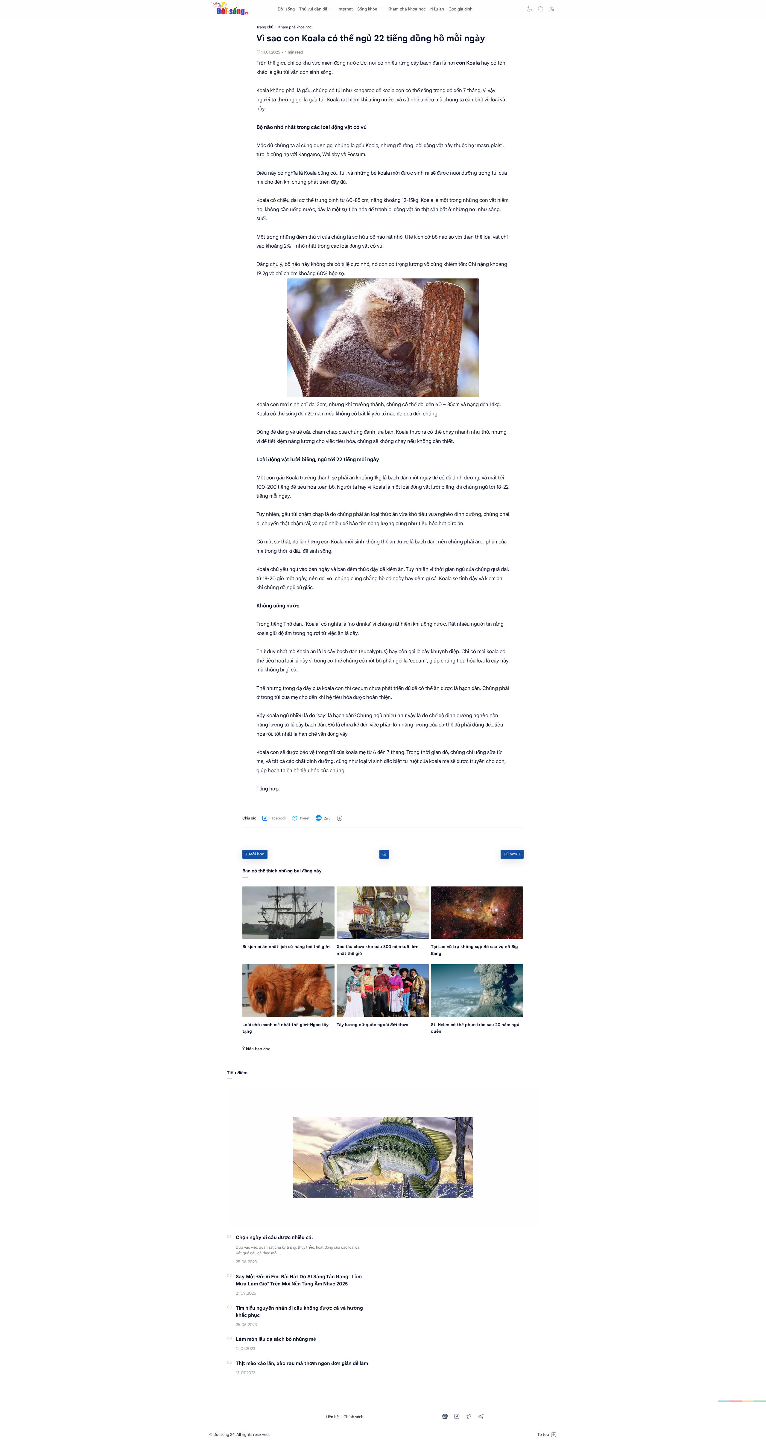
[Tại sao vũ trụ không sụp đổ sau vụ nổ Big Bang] (477, 912)
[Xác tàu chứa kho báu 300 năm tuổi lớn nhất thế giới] (383, 912)
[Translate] (552, 8)
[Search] (540, 8)
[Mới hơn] (255, 854)
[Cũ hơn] (512, 854)
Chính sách (354, 1416)
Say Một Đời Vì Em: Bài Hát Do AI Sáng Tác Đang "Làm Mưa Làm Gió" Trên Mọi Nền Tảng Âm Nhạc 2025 (299, 1280)
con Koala (468, 63)
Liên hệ (332, 1416)
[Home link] (384, 854)
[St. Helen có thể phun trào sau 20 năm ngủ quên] (477, 990)
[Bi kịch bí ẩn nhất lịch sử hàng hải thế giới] (288, 912)
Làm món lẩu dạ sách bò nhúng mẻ (276, 1339)
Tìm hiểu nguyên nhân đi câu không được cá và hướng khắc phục (299, 1311)
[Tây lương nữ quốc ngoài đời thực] (383, 990)
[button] (529, 8)
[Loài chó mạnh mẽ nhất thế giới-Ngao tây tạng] (288, 990)
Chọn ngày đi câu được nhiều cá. (274, 1238)
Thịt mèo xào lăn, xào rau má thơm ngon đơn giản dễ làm (302, 1363)
